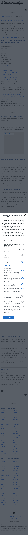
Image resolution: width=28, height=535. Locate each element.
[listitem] (14, 241)
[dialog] (14, 267)
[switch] (22, 244)
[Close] (25, 215)
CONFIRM (8, 317)
